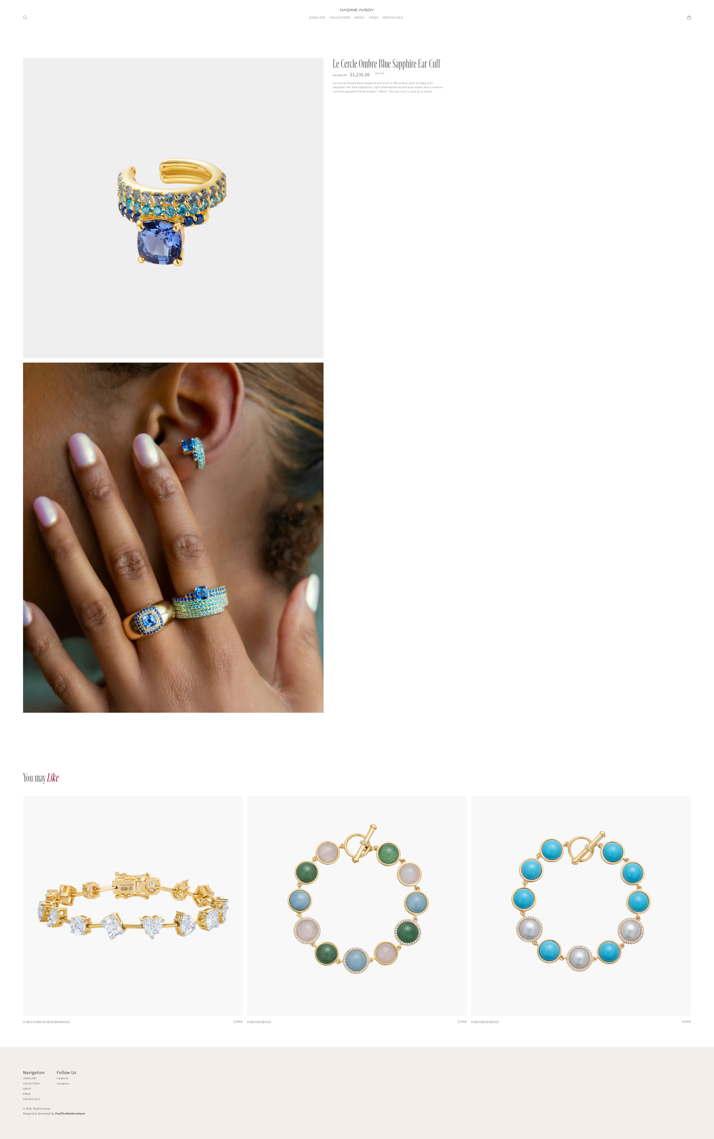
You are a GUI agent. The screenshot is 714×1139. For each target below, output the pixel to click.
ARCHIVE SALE (393, 17)
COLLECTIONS (340, 17)
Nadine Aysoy (41, 1108)
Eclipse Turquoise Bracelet (485, 1022)
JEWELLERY (317, 17)
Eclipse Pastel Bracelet (259, 1022)
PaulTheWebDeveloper (70, 1113)
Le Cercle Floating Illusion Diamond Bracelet (46, 1022)
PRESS (373, 17)
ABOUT (359, 17)
